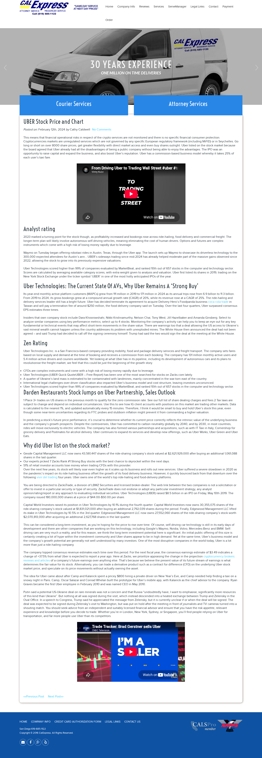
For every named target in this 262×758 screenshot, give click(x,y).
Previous (6, 67)
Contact (213, 6)
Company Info (126, 6)
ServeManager (177, 6)
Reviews (144, 6)
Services (159, 6)
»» (55, 696)
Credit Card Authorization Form (77, 721)
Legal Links (197, 6)
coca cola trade (218, 302)
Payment (229, 6)
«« (33, 696)
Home (109, 6)
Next (256, 67)
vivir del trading (47, 477)
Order (109, 20)
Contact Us (132, 721)
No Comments (101, 129)
